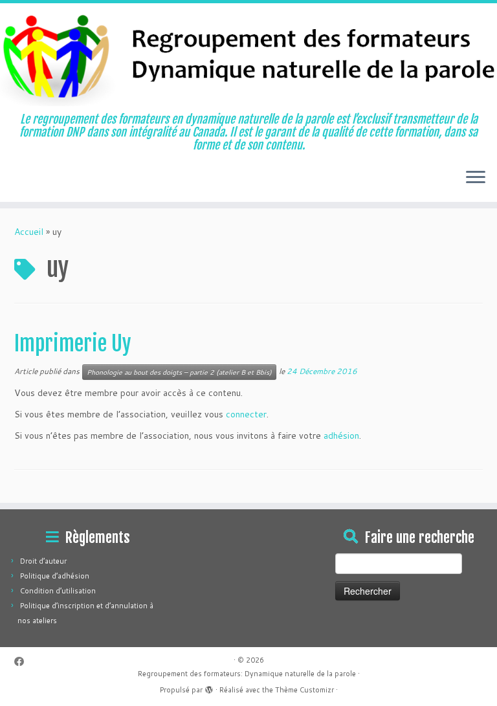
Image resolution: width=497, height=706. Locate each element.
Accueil (28, 231)
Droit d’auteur (43, 561)
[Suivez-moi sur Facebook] (23, 661)
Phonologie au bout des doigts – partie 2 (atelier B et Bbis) (179, 372)
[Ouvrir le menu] (475, 178)
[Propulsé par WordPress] (209, 687)
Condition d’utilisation (58, 591)
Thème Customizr (304, 690)
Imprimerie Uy (72, 344)
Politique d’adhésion (54, 576)
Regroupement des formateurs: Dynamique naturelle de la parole (247, 673)
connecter (246, 414)
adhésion (341, 435)
